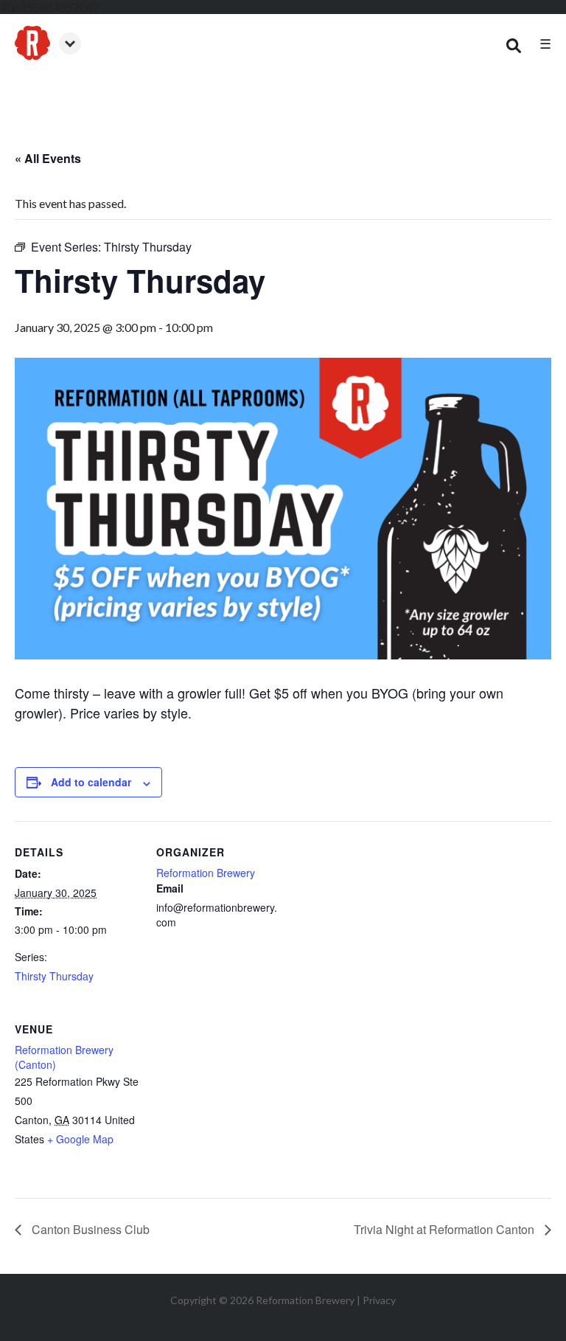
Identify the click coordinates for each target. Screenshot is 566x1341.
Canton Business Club (89, 1229)
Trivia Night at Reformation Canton (445, 1229)
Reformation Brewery (205, 872)
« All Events (48, 158)
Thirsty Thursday (54, 975)
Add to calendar (91, 782)
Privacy (379, 1300)
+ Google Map (80, 1139)
